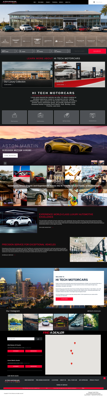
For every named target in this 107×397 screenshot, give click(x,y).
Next (101, 163)
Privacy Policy (50, 388)
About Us (67, 2)
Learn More (64, 298)
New (35, 2)
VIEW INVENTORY (33, 366)
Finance (48, 2)
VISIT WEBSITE (16, 366)
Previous (94, 163)
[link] (15, 322)
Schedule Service (7, 255)
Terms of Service (43, 388)
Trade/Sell (55, 2)
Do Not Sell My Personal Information (93, 393)
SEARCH (97, 51)
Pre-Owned (40, 2)
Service (61, 2)
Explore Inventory (45, 227)
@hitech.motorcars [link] (94, 311)
